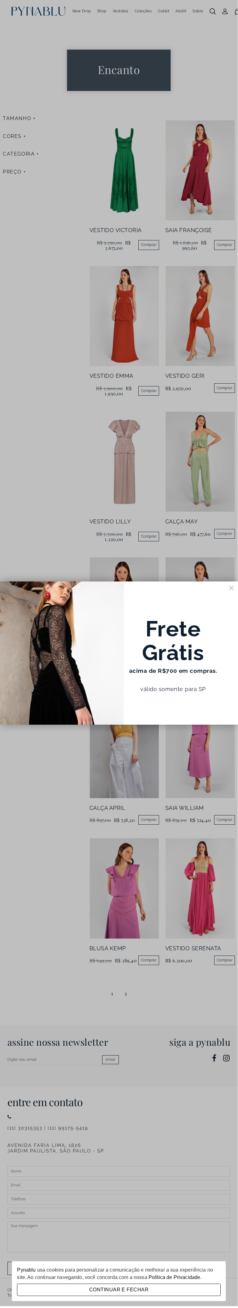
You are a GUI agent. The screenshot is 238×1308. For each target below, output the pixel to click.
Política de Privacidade (174, 1277)
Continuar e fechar (119, 1289)
